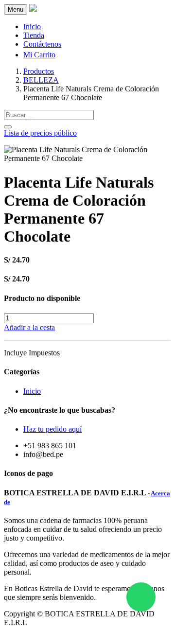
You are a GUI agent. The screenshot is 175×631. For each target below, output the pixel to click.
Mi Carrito (39, 55)
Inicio (32, 391)
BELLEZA (41, 80)
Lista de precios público (40, 133)
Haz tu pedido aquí (52, 429)
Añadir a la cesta (29, 327)
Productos (38, 71)
